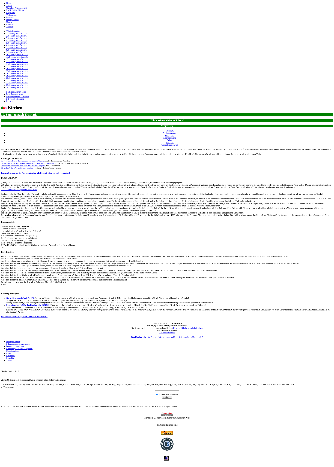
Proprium (170, 131)
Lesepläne (10, 358)
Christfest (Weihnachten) (16, 8)
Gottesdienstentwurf (169, 145)
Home (8, 3)
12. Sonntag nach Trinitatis (17, 59)
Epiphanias (10, 12)
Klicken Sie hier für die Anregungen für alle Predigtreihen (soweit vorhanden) (35, 173)
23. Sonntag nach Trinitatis (17, 85)
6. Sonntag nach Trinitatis (16, 45)
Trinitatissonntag (13, 31)
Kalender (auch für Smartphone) (19, 348)
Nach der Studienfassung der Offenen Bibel (19, 189)
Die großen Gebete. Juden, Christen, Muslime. (17, 168)
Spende (9, 360)
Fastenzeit (10, 17)
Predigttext (169, 135)
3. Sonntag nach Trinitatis (16, 38)
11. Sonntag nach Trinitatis (17, 57)
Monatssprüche (12, 351)
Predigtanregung (169, 133)
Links (8, 353)
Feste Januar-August (14, 94)
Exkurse (9, 101)
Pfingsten (10, 24)
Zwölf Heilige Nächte (15, 10)
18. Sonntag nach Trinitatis (17, 73)
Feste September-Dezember (17, 96)
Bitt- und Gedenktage (15, 99)
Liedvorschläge (169, 138)
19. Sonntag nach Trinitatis (17, 76)
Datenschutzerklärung (15, 346)
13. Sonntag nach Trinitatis (17, 61)
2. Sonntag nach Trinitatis (16, 36)
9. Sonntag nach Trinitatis (16, 52)
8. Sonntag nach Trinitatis (16, 50)
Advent (9, 5)
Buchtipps (10, 356)
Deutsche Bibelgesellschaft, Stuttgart (188, 328)
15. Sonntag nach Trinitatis (17, 66)
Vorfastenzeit (11, 15)
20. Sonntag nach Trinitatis (17, 78)
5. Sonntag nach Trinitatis (16, 43)
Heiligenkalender (13, 341)
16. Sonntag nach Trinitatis (17, 69)
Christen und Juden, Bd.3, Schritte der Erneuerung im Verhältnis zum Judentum (29, 163)
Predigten (170, 142)
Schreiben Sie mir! (167, 333)
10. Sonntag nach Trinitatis (17, 54)
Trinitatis (9, 27)
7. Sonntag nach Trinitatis (16, 47)
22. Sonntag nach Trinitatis (17, 83)
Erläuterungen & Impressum (17, 344)
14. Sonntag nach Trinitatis (17, 64)
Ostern (9, 22)
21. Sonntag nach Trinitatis (17, 80)
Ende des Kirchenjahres (16, 92)
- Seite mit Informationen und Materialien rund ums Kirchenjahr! (167, 337)
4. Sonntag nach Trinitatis (16, 40)
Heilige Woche (12, 20)
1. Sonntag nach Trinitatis (16, 33)
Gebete (170, 140)
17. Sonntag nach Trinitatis (17, 71)
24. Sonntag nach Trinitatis (17, 87)
